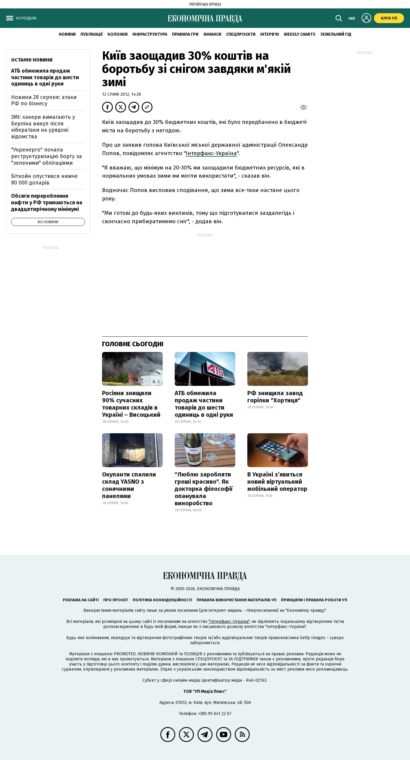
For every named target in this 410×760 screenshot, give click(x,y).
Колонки (117, 34)
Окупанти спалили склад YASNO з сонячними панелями (129, 485)
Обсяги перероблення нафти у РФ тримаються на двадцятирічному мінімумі (46, 202)
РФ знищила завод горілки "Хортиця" (275, 396)
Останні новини (32, 60)
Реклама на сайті (81, 600)
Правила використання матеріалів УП (236, 600)
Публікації (91, 34)
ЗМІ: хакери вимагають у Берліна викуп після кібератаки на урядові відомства (43, 127)
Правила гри (185, 34)
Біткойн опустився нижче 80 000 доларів (44, 179)
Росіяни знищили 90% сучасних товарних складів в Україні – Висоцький (131, 403)
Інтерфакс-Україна (211, 153)
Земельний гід (335, 34)
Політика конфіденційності (162, 600)
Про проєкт (115, 600)
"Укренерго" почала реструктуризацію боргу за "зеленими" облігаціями (46, 156)
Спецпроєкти (240, 34)
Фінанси (212, 34)
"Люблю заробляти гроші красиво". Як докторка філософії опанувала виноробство (204, 489)
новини (67, 34)
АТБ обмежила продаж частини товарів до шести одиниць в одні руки (204, 403)
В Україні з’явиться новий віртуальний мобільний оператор (277, 481)
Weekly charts (299, 34)
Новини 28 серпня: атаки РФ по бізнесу (44, 100)
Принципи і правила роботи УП (314, 600)
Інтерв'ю (269, 34)
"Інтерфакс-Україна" (229, 621)
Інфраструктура (149, 34)
